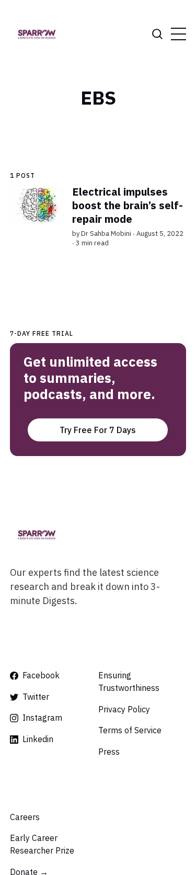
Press (109, 751)
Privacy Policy (124, 709)
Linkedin (37, 739)
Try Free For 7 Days (98, 430)
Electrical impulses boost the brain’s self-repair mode (127, 205)
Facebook (41, 675)
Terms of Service (130, 730)
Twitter (35, 696)
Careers (25, 817)
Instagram (42, 717)
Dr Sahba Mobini (106, 233)
